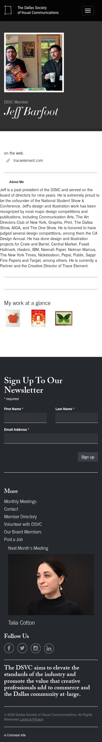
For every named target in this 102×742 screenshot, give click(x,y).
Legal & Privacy (31, 719)
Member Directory (20, 517)
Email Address (16, 429)
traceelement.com (28, 161)
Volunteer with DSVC (23, 525)
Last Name (65, 409)
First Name (13, 409)
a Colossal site (15, 734)
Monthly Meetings (20, 502)
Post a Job (13, 540)
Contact (11, 509)
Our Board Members (22, 532)
